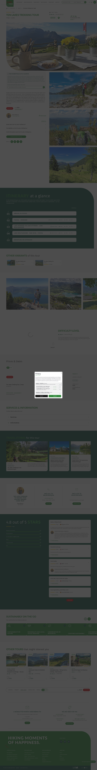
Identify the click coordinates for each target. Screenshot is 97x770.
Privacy (39, 375)
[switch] (59, 385)
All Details (54, 386)
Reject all (41, 396)
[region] (48, 388)
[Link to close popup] (61, 373)
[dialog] (48, 385)
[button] (58, 384)
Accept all (54, 396)
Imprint (36, 375)
